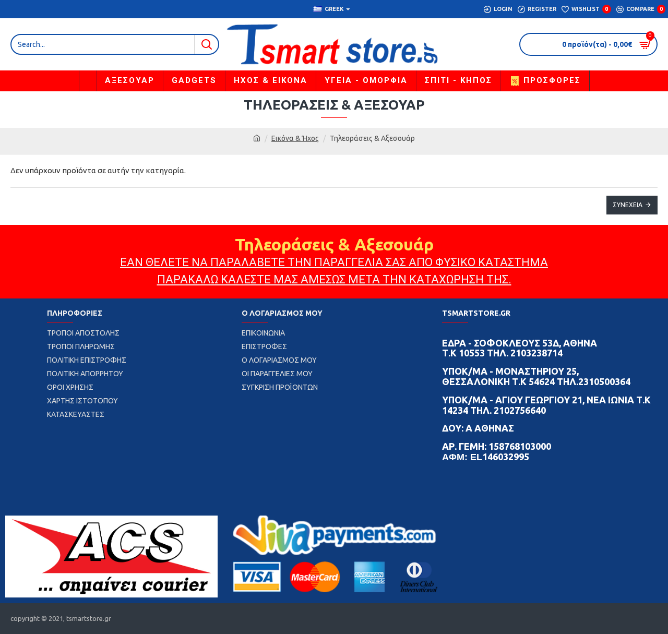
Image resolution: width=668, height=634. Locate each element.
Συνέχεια (627, 204)
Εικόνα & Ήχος (295, 138)
